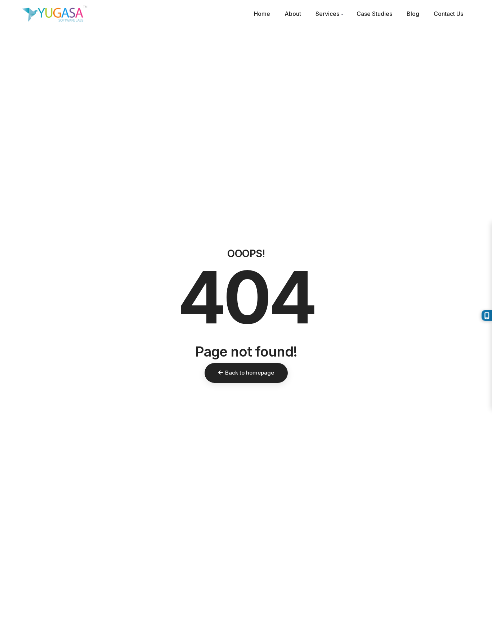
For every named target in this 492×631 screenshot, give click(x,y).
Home (262, 13)
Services (327, 13)
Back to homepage (249, 372)
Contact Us (448, 13)
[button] (342, 14)
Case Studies (374, 13)
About (293, 13)
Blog (413, 13)
